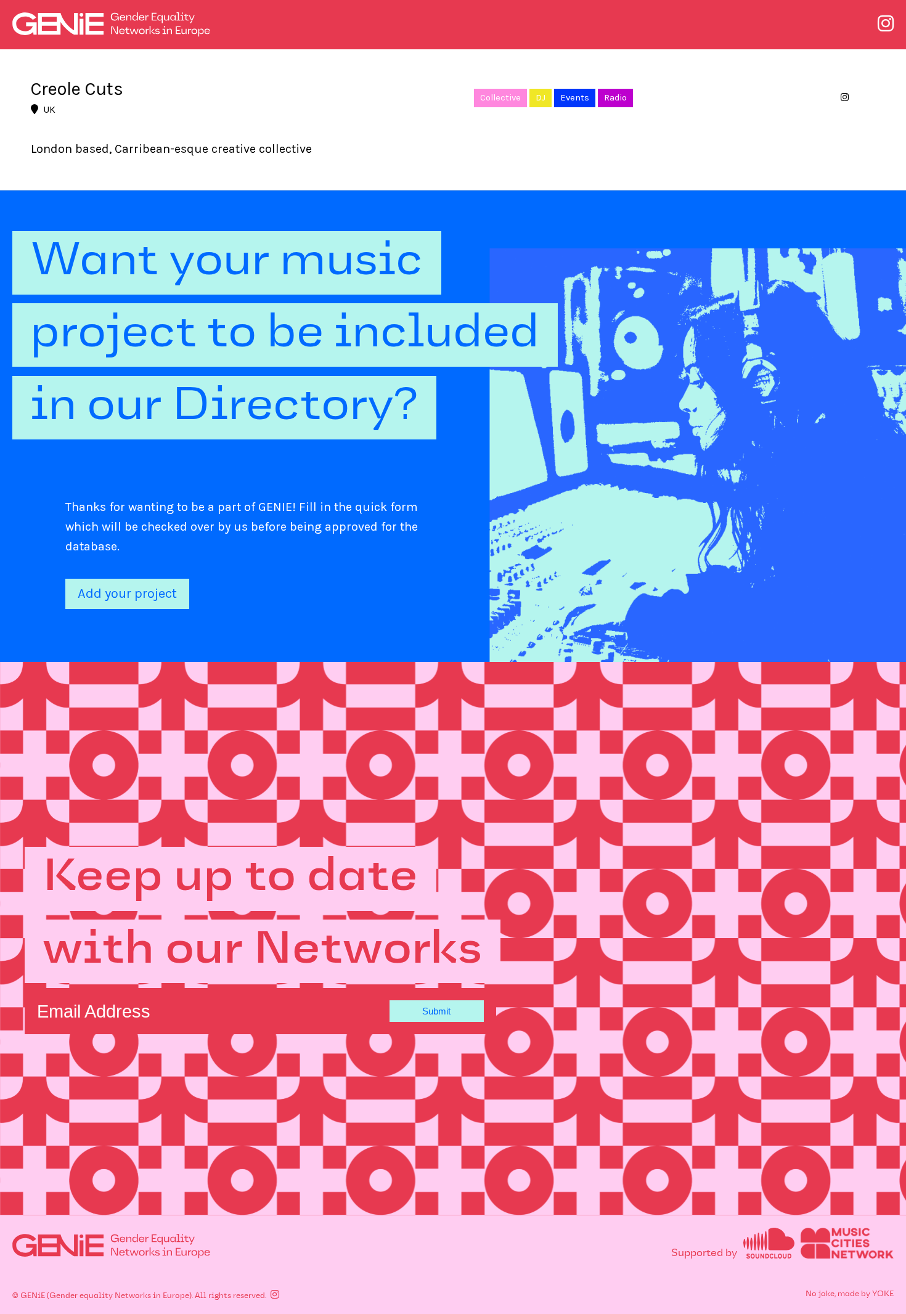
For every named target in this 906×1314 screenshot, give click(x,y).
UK (49, 109)
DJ (540, 97)
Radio (615, 97)
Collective (500, 97)
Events (574, 97)
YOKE (883, 1294)
